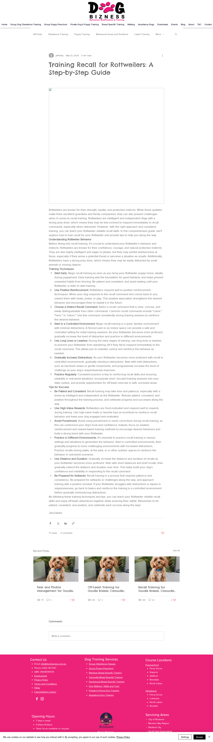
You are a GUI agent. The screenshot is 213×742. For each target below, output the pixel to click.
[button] (113, 24)
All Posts (37, 34)
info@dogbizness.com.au (53, 663)
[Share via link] (73, 523)
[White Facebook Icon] (37, 699)
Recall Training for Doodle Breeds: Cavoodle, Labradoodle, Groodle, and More (156, 589)
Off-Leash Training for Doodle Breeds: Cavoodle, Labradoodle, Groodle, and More (106, 589)
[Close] (209, 737)
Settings (185, 737)
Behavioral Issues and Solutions (112, 34)
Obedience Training (58, 34)
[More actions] (162, 55)
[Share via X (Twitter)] (57, 523)
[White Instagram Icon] (42, 699)
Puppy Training (82, 34)
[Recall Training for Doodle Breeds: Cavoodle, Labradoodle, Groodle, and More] (157, 569)
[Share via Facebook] (50, 523)
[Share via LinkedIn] (65, 523)
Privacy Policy (123, 737)
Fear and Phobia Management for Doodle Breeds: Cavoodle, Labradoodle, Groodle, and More (55, 589)
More (158, 34)
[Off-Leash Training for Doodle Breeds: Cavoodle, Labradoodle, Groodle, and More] (106, 569)
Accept (199, 737)
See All (176, 550)
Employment (40, 676)
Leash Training (141, 34)
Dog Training (55, 512)
